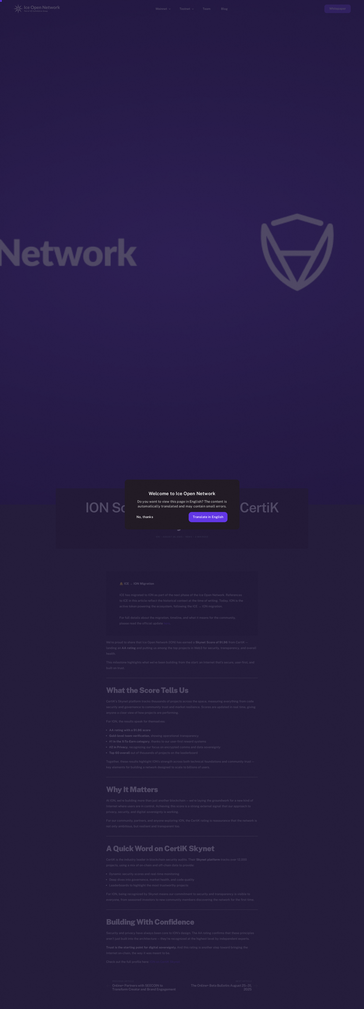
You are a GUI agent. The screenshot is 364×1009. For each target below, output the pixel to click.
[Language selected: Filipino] (267, 1005)
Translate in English (208, 517)
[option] (180, 1005)
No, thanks (144, 517)
